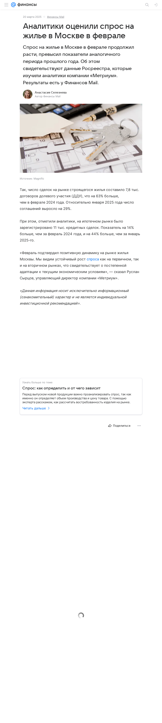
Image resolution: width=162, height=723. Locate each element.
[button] (81, 139)
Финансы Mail (55, 16)
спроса (93, 259)
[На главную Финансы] (26, 4)
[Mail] (13, 4)
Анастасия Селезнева (51, 92)
